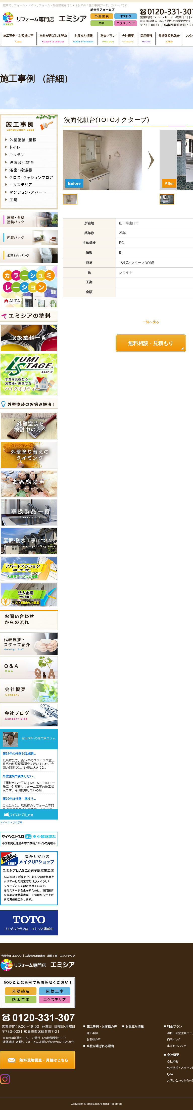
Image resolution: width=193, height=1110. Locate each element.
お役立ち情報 (135, 1026)
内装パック (174, 1039)
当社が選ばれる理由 (53, 38)
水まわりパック (176, 1045)
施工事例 (92, 1032)
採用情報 (146, 38)
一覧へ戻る (151, 322)
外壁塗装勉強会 (169, 38)
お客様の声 (94, 1039)
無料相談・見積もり (150, 343)
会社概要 (172, 1061)
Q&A (170, 1074)
